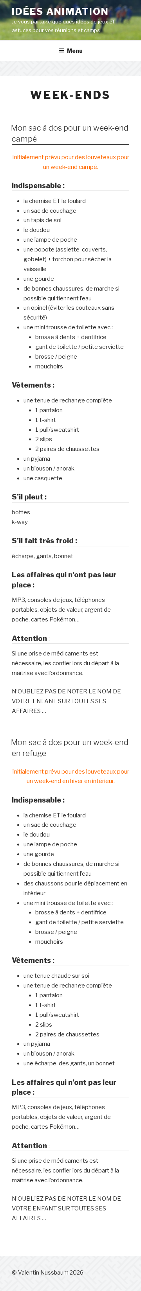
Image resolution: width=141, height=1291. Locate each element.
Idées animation (60, 11)
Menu (75, 50)
